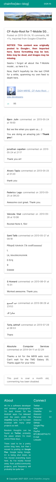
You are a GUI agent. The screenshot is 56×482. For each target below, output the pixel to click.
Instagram (38, 408)
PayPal (37, 431)
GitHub (37, 422)
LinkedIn (37, 440)
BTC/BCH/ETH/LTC (42, 434)
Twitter (37, 405)
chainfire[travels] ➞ (40, 16)
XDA (35, 428)
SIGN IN (47, 4)
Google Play (39, 425)
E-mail (36, 437)
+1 (8, 104)
